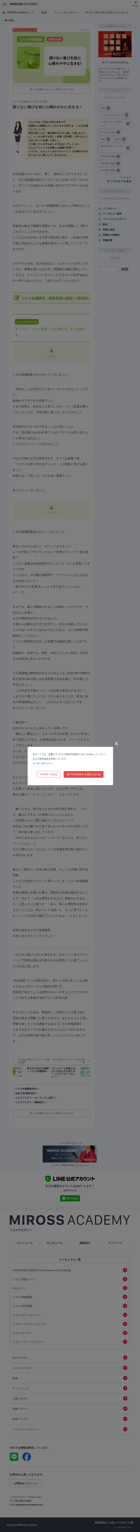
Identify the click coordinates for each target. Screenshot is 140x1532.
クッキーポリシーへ (43, 763)
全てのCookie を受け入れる (84, 774)
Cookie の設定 (49, 774)
